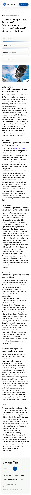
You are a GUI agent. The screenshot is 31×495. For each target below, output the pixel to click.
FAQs (22, 475)
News (7, 14)
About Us (5, 489)
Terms (16, 489)
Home (3, 14)
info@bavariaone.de (10, 479)
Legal (21, 489)
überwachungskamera (17, 148)
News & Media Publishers (16, 14)
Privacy (12, 489)
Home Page (8, 475)
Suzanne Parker (7, 39)
